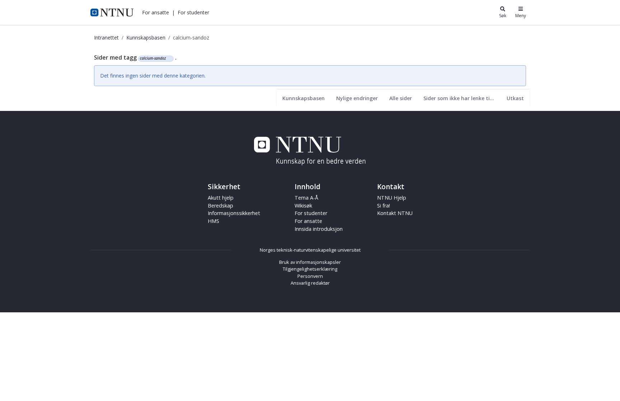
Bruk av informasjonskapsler (310, 262)
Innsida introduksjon (319, 228)
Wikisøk (303, 205)
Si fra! (383, 205)
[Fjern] (169, 58)
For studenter (311, 213)
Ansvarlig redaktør (310, 283)
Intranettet (106, 37)
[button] (155, 12)
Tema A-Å (306, 197)
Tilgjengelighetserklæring (310, 269)
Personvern (310, 276)
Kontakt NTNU (395, 213)
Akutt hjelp (221, 197)
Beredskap (220, 205)
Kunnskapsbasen (145, 37)
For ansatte (308, 221)
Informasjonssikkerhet (234, 213)
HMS (213, 221)
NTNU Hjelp (391, 197)
